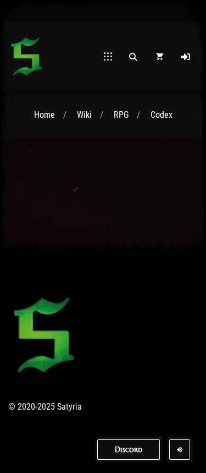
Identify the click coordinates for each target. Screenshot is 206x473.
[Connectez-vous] (186, 57)
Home (44, 115)
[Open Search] (133, 57)
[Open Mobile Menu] (108, 57)
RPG (121, 115)
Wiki (84, 115)
